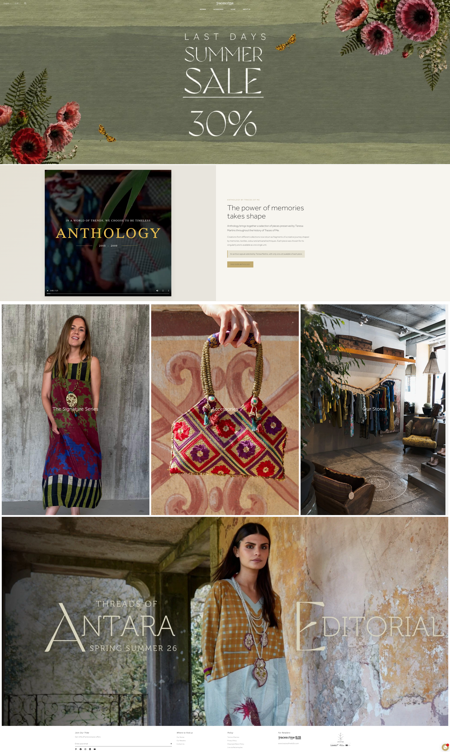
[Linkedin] (90, 749)
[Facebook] (81, 749)
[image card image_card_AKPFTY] (225, 409)
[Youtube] (95, 749)
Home (233, 9)
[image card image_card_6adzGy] (75, 409)
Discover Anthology (240, 264)
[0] (443, 3)
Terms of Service (233, 737)
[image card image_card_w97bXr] (225, 621)
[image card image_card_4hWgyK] (374, 409)
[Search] (25, 3)
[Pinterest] (76, 749)
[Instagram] (85, 749)
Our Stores (180, 737)
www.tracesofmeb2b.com (288, 743)
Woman (203, 9)
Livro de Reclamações (234, 747)
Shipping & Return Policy (235, 744)
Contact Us (180, 744)
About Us (246, 9)
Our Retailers (181, 740)
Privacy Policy (232, 740)
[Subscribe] (169, 743)
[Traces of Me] (225, 3)
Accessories (218, 9)
